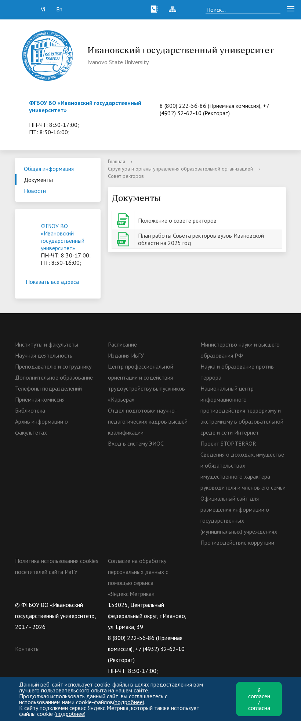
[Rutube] (234, 604)
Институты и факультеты (46, 344)
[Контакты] (154, 9)
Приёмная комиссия (40, 399)
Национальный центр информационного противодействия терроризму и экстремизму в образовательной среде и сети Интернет (241, 410)
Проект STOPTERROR (228, 443)
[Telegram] (248, 604)
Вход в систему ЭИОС (136, 443)
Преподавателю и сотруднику (53, 366)
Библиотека (30, 410)
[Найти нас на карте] (191, 9)
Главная (116, 161)
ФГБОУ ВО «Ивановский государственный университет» (62, 237)
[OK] (220, 604)
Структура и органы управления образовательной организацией (180, 168)
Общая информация (49, 168)
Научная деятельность (43, 355)
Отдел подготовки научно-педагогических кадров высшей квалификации (148, 421)
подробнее (129, 702)
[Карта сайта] (172, 9)
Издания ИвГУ (126, 355)
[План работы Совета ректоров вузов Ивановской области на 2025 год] (123, 238)
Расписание (122, 344)
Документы (38, 179)
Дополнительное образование (54, 377)
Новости (35, 190)
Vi (43, 9)
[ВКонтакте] (205, 604)
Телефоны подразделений (48, 388)
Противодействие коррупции (237, 542)
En (59, 9)
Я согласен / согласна (259, 699)
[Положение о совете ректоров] (123, 219)
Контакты (27, 648)
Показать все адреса (52, 281)
